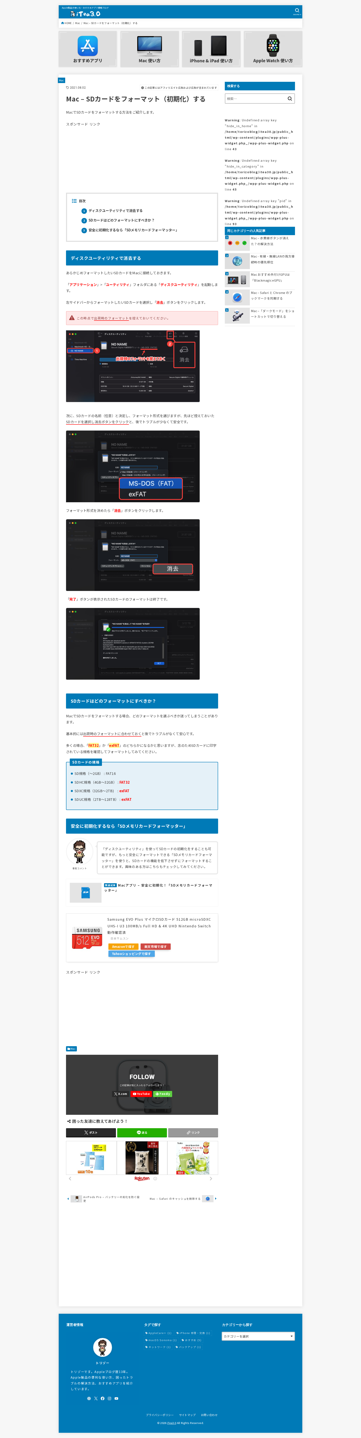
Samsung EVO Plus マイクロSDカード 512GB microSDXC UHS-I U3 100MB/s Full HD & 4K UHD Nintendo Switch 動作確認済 (159, 926)
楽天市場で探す (155, 946)
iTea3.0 (171, 1423)
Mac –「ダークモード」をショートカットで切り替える (273, 314)
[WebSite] (89, 1398)
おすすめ (193, 1340)
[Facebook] (102, 1398)
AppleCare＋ (160, 1333)
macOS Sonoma (163, 1340)
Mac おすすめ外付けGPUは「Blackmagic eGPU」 (270, 277)
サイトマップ (187, 1415)
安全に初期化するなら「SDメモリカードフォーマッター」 (131, 229)
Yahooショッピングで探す (131, 953)
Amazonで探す (123, 946)
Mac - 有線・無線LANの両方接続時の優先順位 (273, 259)
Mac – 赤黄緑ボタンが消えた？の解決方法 (270, 241)
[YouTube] (141, 1094)
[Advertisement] (142, 157)
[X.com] (121, 1094)
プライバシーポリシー (160, 1415)
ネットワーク (160, 1347)
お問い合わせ (209, 1415)
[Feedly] (162, 1094)
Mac (77, 23)
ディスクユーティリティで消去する (113, 210)
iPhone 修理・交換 (195, 1333)
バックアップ (190, 1347)
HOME (68, 23)
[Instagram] (109, 1398)
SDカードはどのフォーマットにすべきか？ (119, 220)
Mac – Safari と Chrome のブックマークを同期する (271, 295)
